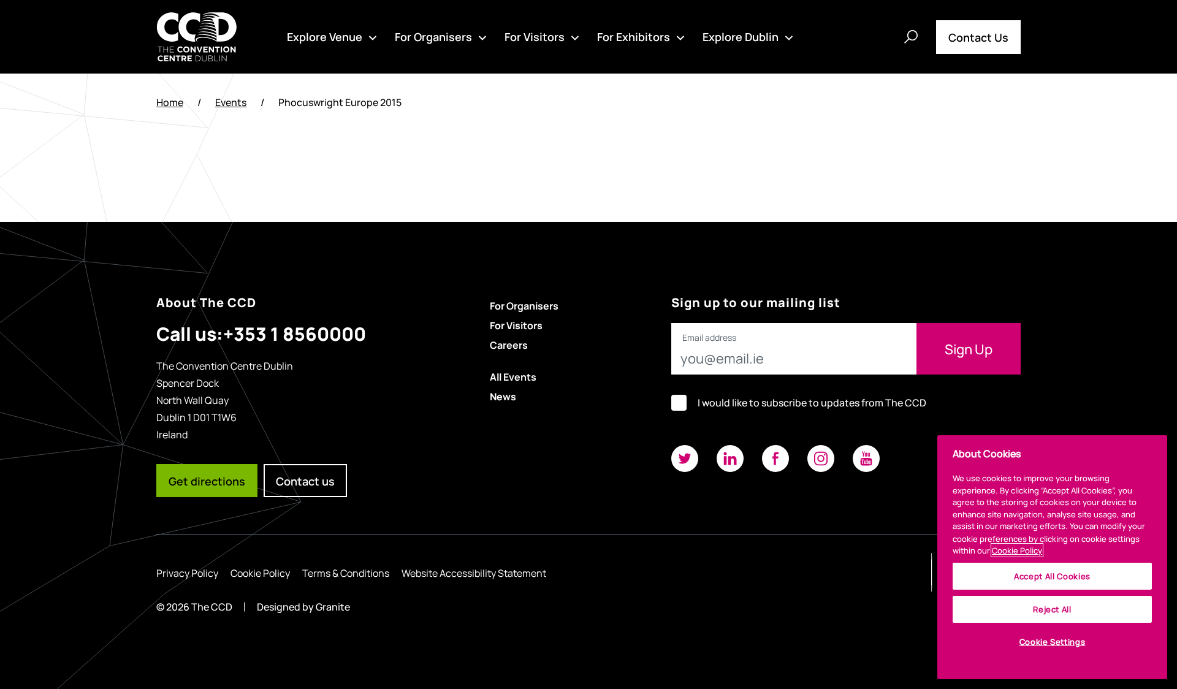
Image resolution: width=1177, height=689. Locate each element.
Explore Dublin (741, 36)
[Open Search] (911, 37)
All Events (513, 376)
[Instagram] (820, 458)
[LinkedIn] (730, 458)
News (503, 396)
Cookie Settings (1052, 641)
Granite (333, 607)
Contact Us (978, 37)
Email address (709, 337)
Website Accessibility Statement (474, 572)
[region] (1052, 557)
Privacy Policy (187, 572)
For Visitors (535, 36)
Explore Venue (324, 36)
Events (230, 102)
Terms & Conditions (345, 572)
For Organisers (433, 36)
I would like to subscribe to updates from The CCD (812, 402)
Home (169, 102)
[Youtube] (866, 458)
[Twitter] (684, 458)
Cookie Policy (260, 572)
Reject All (1052, 609)
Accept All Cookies (1052, 576)
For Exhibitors (633, 36)
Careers (509, 344)
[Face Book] (775, 458)
